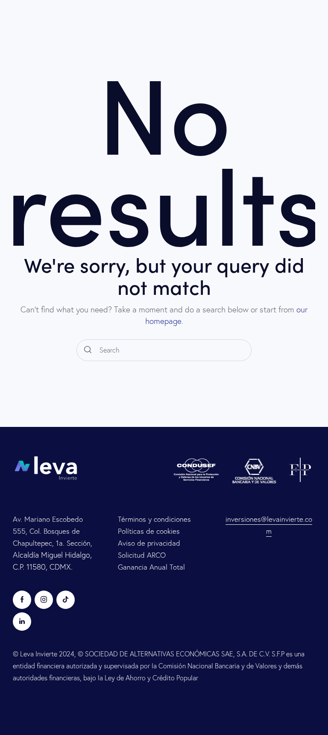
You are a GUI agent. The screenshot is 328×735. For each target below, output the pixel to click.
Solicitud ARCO (142, 554)
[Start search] (87, 350)
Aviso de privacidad (149, 542)
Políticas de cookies (149, 530)
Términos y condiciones (154, 518)
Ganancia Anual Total (151, 566)
